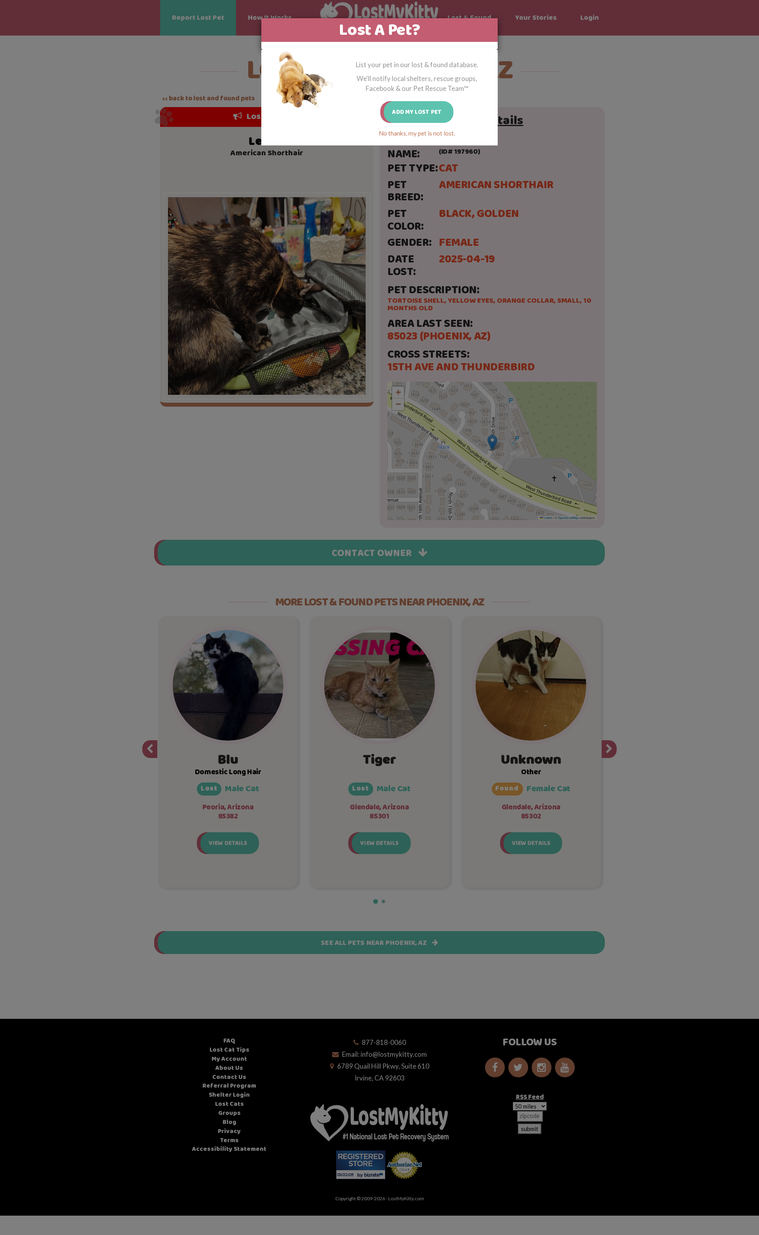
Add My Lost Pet (417, 112)
